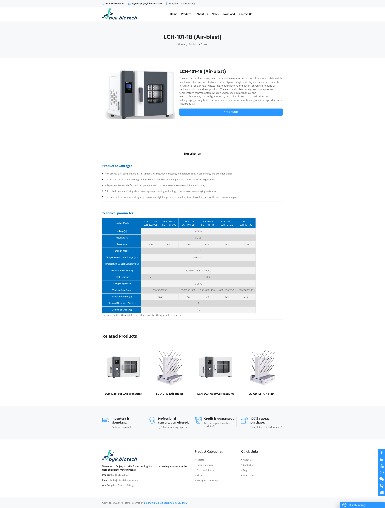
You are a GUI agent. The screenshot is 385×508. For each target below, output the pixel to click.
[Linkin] (381, 459)
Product (186, 14)
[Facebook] (381, 452)
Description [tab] (192, 153)
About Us (202, 14)
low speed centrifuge (207, 480)
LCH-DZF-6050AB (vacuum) (123, 393)
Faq (245, 470)
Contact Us (245, 14)
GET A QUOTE (231, 111)
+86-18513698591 (116, 3)
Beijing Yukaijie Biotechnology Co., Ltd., (165, 502)
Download (228, 14)
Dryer (204, 44)
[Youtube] (381, 466)
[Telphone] (381, 485)
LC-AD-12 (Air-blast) (169, 393)
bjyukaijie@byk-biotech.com (147, 3)
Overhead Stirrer (205, 470)
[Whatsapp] (381, 472)
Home (173, 14)
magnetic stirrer (205, 464)
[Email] (381, 492)
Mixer (200, 475)
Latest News (249, 475)
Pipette (200, 459)
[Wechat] (381, 479)
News (215, 14)
